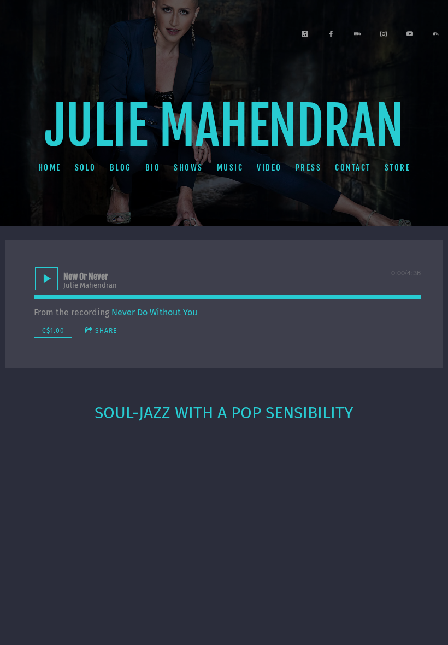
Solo (85, 167)
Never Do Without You (154, 312)
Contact (353, 167)
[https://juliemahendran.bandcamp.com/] (436, 34)
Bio (152, 167)
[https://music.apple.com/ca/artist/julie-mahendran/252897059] (305, 34)
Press (308, 167)
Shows (188, 167)
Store (397, 167)
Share (106, 331)
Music (229, 167)
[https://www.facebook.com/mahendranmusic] (331, 34)
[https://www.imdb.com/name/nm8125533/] (357, 34)
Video (269, 167)
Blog (120, 167)
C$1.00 (53, 331)
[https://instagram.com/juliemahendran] (383, 34)
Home (49, 167)
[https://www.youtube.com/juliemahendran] (409, 34)
